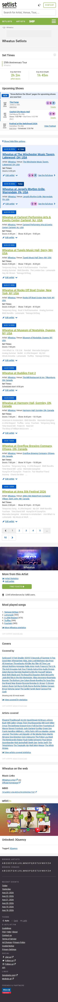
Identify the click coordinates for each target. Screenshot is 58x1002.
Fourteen (8, 623)
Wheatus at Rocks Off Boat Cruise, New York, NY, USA (27, 291)
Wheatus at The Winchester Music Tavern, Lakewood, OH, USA (28, 156)
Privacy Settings (9, 949)
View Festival (50, 126)
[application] (29, 819)
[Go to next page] (12, 537)
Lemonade (9, 615)
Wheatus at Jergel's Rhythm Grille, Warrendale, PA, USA (23, 190)
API (3, 967)
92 (5, 537)
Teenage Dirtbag (11, 612)
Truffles (7, 620)
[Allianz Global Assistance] (6, 990)
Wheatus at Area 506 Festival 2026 (24, 491)
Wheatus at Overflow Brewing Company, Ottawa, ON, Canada (27, 447)
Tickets (53, 107)
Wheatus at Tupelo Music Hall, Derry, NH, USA (27, 251)
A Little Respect (11, 618)
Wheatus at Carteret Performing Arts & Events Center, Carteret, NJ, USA (26, 218)
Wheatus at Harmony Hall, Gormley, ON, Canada (27, 404)
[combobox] (29, 12)
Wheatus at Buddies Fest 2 (19, 373)
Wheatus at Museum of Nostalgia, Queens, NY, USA (28, 332)
